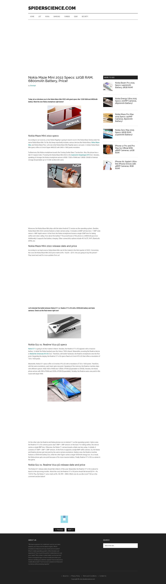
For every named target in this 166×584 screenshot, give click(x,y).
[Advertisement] (83, 34)
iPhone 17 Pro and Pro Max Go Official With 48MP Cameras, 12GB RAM (125, 149)
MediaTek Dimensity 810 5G (39, 354)
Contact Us (102, 576)
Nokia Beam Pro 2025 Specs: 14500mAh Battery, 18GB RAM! (124, 85)
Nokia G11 (31, 349)
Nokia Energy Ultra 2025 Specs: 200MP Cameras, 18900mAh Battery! (126, 100)
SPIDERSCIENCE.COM (52, 8)
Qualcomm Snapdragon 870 (80, 155)
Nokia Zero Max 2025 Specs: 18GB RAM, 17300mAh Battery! (124, 132)
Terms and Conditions (90, 576)
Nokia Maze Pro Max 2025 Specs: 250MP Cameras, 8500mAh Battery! (124, 117)
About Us (65, 576)
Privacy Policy (75, 576)
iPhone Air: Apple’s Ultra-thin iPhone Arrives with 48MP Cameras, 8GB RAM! (126, 165)
